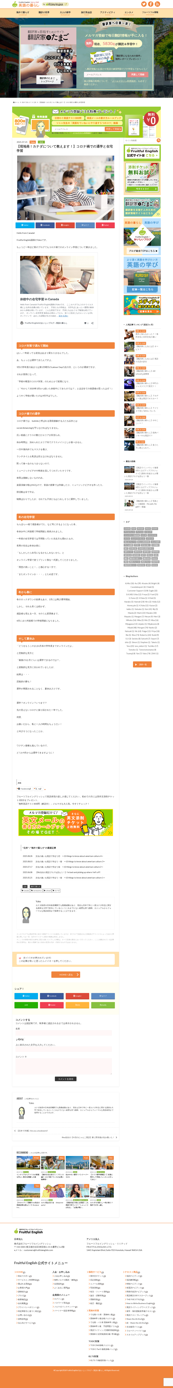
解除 (73, 1280)
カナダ (57, 891)
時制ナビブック (133, 1284)
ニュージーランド (138, 538)
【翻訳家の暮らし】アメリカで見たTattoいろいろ (147, 408)
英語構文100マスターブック (139, 1295)
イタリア (148, 532)
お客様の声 (22, 1287)
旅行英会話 (86, 13)
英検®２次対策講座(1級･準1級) (103, 1334)
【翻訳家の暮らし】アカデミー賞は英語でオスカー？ (147, 395)
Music (148, 529)
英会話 (154, 558)
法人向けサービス (25, 1323)
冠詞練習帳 (131, 1280)
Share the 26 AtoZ (134, 1319)
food (133, 529)
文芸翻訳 (155, 545)
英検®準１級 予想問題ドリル (103, 1326)
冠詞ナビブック (133, 1276)
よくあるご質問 (60, 1287)
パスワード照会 (60, 1303)
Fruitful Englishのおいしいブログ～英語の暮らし (85, 1370)
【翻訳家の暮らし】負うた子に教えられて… (147, 445)
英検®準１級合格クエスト (101, 1318)
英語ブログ (146, 562)
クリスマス (152, 535)
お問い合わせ (23, 1315)
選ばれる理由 (23, 1284)
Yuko (31, 1103)
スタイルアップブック (136, 1334)
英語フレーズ (135, 562)
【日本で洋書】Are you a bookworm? (32, 1131)
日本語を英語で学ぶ (146, 548)
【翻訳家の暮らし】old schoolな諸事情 (145, 371)
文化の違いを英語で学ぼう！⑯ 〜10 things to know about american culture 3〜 (70, 861)
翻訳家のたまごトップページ (48, 80)
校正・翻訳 (95, 1303)
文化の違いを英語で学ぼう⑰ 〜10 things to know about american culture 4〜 (69, 856)
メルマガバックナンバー (64, 1306)
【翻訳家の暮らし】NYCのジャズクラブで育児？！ (147, 383)
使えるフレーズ (130, 542)
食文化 (154, 565)
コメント (21, 1056)
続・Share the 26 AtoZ (136, 1323)
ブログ (21, 1295)
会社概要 (22, 1303)
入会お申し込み (60, 1276)
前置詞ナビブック (134, 1287)
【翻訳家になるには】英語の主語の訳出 (147, 359)
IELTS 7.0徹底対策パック (101, 1360)
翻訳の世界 (44, 13)
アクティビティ (107, 13)
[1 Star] (20, 958)
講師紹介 (22, 1291)
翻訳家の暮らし (135, 558)
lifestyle (140, 529)
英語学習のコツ (130, 565)
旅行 (126, 548)
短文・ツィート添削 (98, 1291)
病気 (156, 555)
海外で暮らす (22, 13)
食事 (148, 565)
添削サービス (95, 1272)
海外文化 (138, 552)
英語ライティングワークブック (140, 1307)
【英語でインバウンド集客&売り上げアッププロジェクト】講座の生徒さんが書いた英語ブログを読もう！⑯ (141, 473)
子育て (137, 545)
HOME (19, 1272)
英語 (126, 562)
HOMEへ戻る (66, 974)
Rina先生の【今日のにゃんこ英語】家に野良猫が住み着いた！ (88, 1137)
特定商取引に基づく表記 (28, 1311)
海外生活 (127, 555)
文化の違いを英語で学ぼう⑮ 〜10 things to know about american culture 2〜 (69, 867)
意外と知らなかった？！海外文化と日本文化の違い (147, 334)
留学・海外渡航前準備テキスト (140, 1311)
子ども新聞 (128, 545)
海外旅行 (146, 552)
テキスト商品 (131, 1272)
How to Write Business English (140, 1303)
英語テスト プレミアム (136, 1315)
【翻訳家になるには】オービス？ (147, 346)
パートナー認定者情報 (63, 1310)
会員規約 (58, 1284)
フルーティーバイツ (135, 1330)
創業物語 (22, 1299)
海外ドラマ (128, 552)
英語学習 (155, 562)
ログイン (58, 1299)
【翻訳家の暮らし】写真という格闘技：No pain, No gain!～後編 (141, 505)
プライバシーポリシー (27, 1307)
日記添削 (94, 1280)
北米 (26, 847)
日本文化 (133, 548)
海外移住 (136, 555)
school (48, 891)
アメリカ (139, 532)
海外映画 (155, 552)
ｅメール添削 (96, 1284)
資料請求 (22, 1319)
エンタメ (129, 13)
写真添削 (94, 1287)
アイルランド (129, 532)
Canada (26, 891)
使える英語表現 (143, 542)
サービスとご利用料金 (27, 1280)
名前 (18, 1028)
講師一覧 (143, 664)
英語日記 (141, 565)
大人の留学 (65, 13)
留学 (143, 555)
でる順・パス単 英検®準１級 (102, 1322)
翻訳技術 (146, 558)
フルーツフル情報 (150, 13)
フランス (150, 538)
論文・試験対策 (97, 1295)
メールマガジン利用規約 (124, 81)
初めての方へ (23, 1276)
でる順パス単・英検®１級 (101, 1314)
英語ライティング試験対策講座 (103, 1330)
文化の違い (146, 545)
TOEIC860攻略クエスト (100, 1345)
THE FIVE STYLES (134, 1299)
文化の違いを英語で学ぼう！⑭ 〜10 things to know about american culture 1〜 (70, 878)
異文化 (149, 555)
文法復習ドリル (133, 1327)
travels (154, 529)
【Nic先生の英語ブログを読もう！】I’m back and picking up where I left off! (68, 872)
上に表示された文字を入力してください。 (36, 1044)
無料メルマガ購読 (61, 1280)
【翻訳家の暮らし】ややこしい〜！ (147, 420)
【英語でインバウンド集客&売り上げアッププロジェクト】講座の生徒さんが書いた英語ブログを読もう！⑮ (141, 490)
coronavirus (37, 891)
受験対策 (94, 1299)
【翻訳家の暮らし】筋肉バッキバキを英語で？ (147, 432)
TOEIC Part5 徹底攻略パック (102, 1349)
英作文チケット (97, 1276)
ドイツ (126, 538)
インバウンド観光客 (131, 535)
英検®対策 (94, 1310)
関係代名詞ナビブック (136, 1291)
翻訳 (126, 558)
